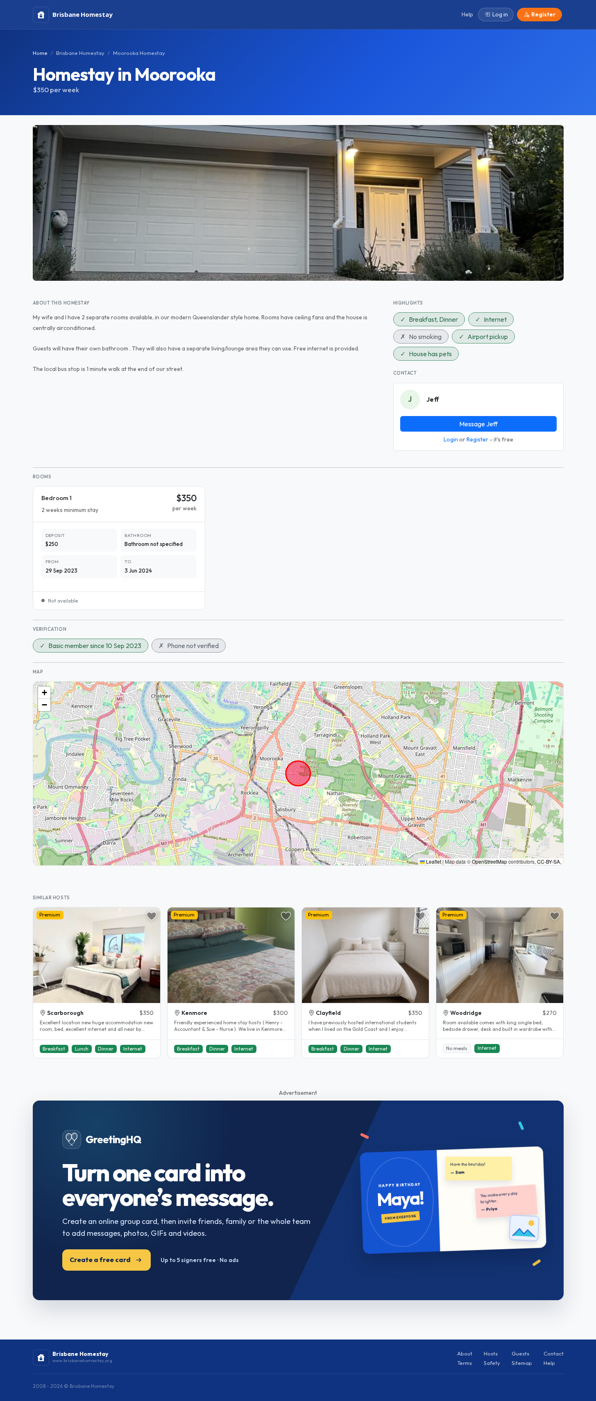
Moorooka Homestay (139, 53)
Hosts (491, 1353)
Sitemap (522, 1363)
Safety (492, 1363)
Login (451, 439)
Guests (520, 1353)
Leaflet (433, 861)
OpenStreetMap (489, 861)
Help (549, 1363)
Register (477, 439)
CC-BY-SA (548, 861)
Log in (500, 14)
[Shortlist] (151, 916)
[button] (44, 693)
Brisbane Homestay (80, 53)
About (464, 1353)
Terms (464, 1363)
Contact (554, 1353)
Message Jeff (478, 424)
